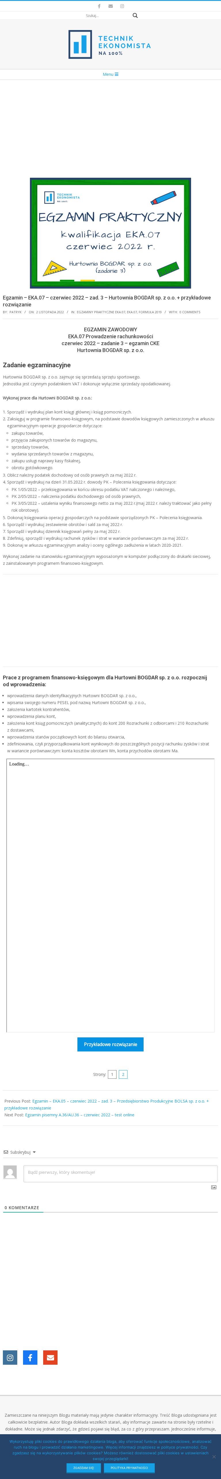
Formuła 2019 (150, 312)
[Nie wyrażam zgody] (214, 1456)
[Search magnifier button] (135, 15)
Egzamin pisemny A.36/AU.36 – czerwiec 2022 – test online (79, 1115)
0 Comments (190, 312)
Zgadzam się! (83, 1468)
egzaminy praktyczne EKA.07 (101, 312)
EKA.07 (132, 312)
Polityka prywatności (129, 1468)
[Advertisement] (110, 123)
